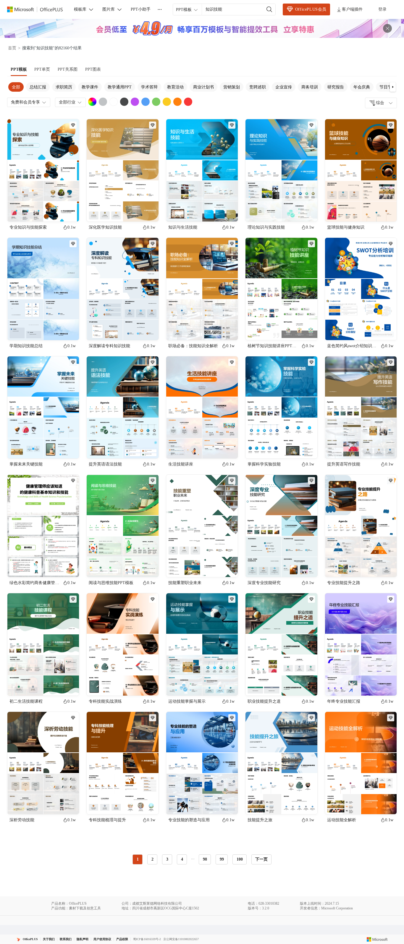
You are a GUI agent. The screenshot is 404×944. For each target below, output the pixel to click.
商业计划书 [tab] (203, 87)
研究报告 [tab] (335, 87)
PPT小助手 (141, 9)
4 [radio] (182, 859)
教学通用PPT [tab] (120, 87)
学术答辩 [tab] (149, 87)
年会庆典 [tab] (361, 87)
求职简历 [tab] (64, 87)
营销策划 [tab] (231, 87)
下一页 (261, 859)
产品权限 (122, 939)
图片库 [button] (108, 9)
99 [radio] (222, 859)
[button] (393, 87)
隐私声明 (82, 939)
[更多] (159, 9)
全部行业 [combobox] (67, 102)
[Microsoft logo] (377, 939)
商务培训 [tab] (309, 87)
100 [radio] (240, 859)
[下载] (69, 212)
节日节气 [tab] (387, 87)
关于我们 (49, 939)
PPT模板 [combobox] (184, 9)
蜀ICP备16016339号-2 (147, 939)
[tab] (18, 69)
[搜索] (269, 9)
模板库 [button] (80, 9)
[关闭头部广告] (387, 28)
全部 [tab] (16, 87)
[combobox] (381, 103)
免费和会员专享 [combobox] (25, 102)
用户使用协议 (102, 939)
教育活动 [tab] (175, 87)
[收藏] (55, 212)
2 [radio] (152, 859)
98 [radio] (205, 859)
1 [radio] (138, 859)
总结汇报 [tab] (38, 87)
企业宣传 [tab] (283, 87)
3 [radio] (167, 859)
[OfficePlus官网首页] (38, 9)
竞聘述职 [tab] (257, 87)
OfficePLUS (30, 939)
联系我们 (66, 939)
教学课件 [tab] (90, 87)
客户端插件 (352, 9)
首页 (12, 48)
